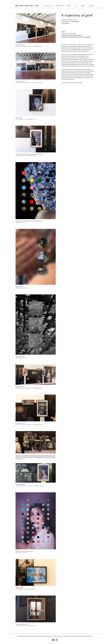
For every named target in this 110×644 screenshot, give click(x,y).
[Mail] (53, 640)
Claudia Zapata (75, 21)
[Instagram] (16, 6)
